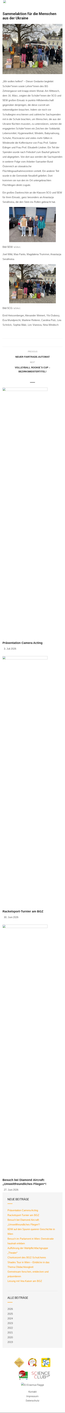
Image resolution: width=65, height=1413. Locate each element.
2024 (10, 1318)
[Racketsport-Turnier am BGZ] (25, 781)
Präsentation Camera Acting (22, 643)
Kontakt (32, 1391)
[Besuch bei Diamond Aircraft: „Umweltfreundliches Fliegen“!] (25, 1049)
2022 (10, 1327)
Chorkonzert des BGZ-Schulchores (27, 1257)
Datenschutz (32, 1400)
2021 (10, 1332)
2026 (10, 1308)
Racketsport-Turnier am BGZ (22, 911)
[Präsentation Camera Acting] (25, 512)
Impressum (32, 1396)
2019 (10, 1342)
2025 (10, 1313)
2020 (10, 1337)
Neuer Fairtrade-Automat (32, 356)
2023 (10, 1323)
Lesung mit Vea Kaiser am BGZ (25, 1281)
